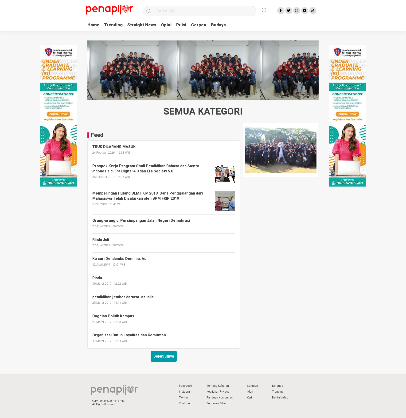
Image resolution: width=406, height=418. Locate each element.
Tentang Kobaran (218, 386)
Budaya (218, 25)
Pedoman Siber (216, 403)
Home (93, 25)
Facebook (185, 386)
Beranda (277, 386)
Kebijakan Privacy (218, 392)
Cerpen (198, 25)
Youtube (184, 403)
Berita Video (280, 397)
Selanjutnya (163, 356)
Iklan (250, 392)
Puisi (181, 25)
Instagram (185, 392)
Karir (250, 397)
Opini (166, 25)
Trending (113, 25)
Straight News (141, 25)
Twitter (183, 397)
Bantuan (252, 386)
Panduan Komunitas (220, 397)
